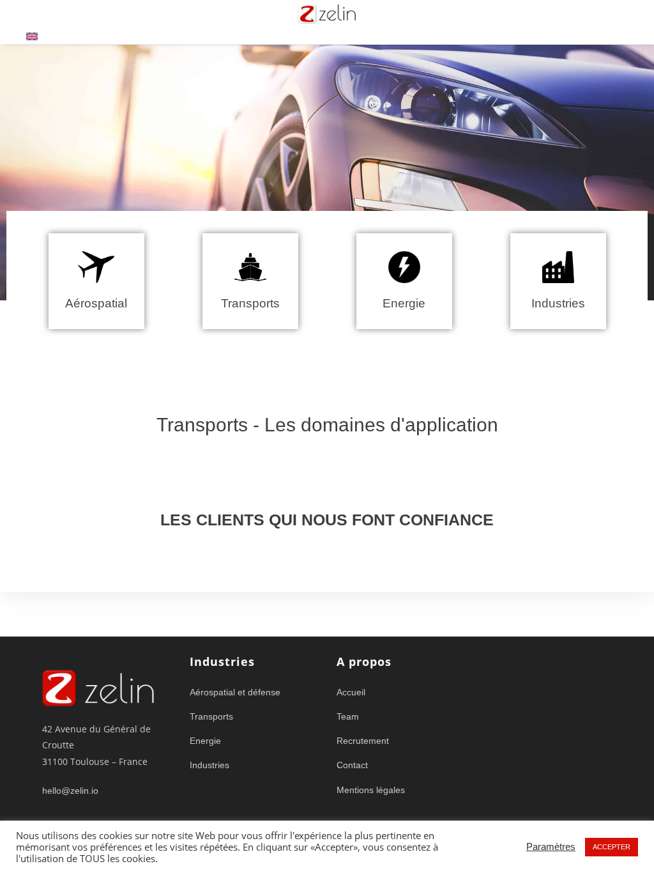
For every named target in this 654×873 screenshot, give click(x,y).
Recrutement (363, 741)
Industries (558, 303)
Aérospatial (96, 303)
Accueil (351, 692)
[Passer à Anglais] (32, 36)
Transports (250, 303)
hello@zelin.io (70, 790)
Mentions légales (371, 790)
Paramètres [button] (550, 847)
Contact (352, 765)
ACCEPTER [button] (611, 847)
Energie (404, 303)
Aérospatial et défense (235, 692)
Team (348, 716)
